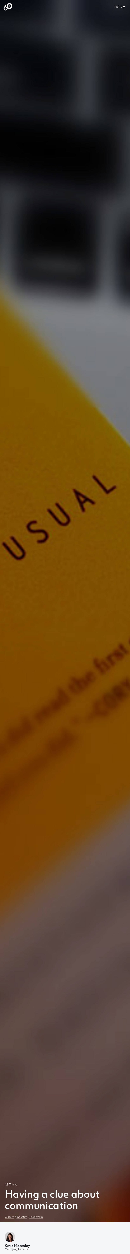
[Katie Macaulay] (10, 1236)
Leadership (36, 1217)
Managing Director (17, 1247)
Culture (9, 1217)
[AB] (8, 7)
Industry (21, 1217)
